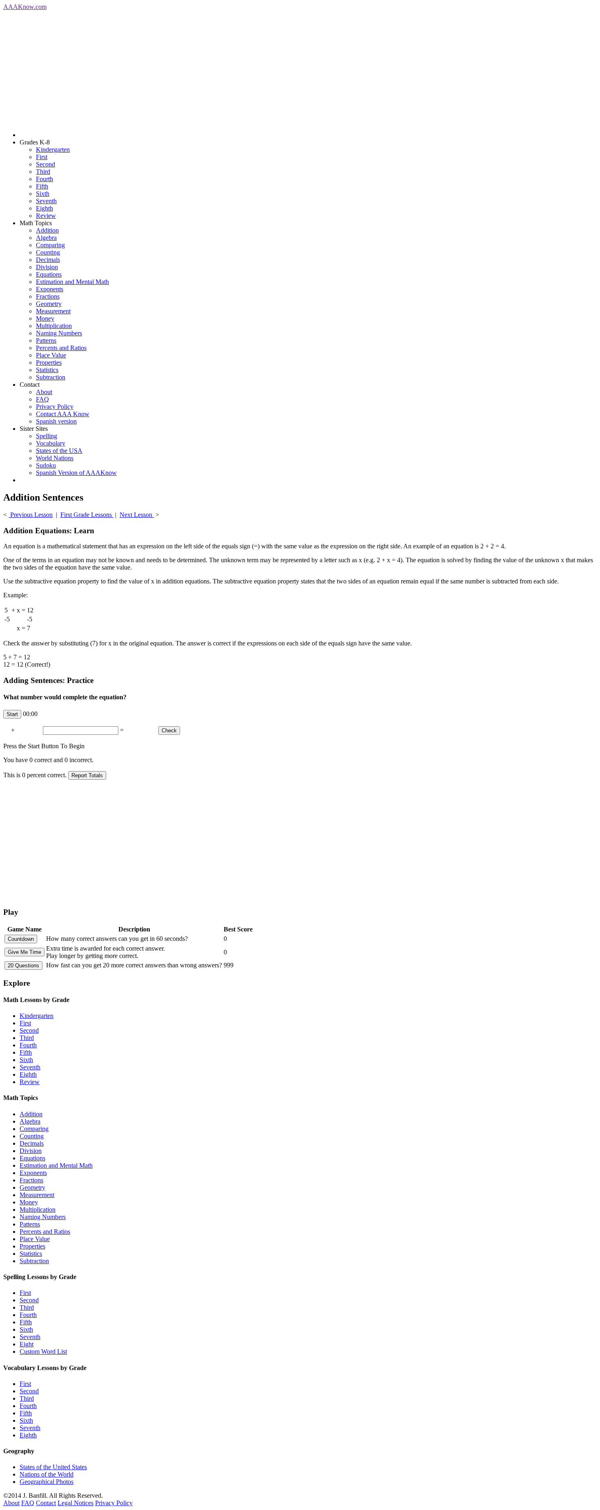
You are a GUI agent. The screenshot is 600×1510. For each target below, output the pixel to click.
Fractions (48, 296)
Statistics (47, 369)
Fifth (42, 186)
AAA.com (25, 6)
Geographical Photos (46, 1481)
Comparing (50, 245)
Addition (47, 230)
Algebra (46, 237)
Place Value (51, 355)
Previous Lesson (31, 514)
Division (47, 267)
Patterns (46, 340)
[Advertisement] (248, 68)
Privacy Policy (54, 406)
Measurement (53, 311)
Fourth (44, 178)
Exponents (49, 289)
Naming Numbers (59, 333)
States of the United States (53, 1466)
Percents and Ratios (61, 347)
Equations (49, 274)
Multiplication (54, 325)
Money (45, 318)
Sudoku (46, 465)
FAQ (42, 399)
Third (43, 171)
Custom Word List (43, 1351)
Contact (46, 1502)
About (44, 391)
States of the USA (59, 450)
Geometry (49, 303)
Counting (48, 252)
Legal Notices (75, 1502)
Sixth (42, 193)
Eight (26, 1344)
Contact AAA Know (62, 413)
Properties (49, 362)
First (41, 156)
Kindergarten (53, 149)
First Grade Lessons (86, 514)
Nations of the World (46, 1474)
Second (45, 164)
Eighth (44, 208)
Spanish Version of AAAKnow (76, 472)
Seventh (46, 200)
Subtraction (50, 377)
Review (46, 215)
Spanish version (56, 421)
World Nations (54, 458)
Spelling (46, 435)
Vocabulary (50, 443)
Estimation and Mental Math (72, 281)
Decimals (48, 259)
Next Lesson (137, 514)
